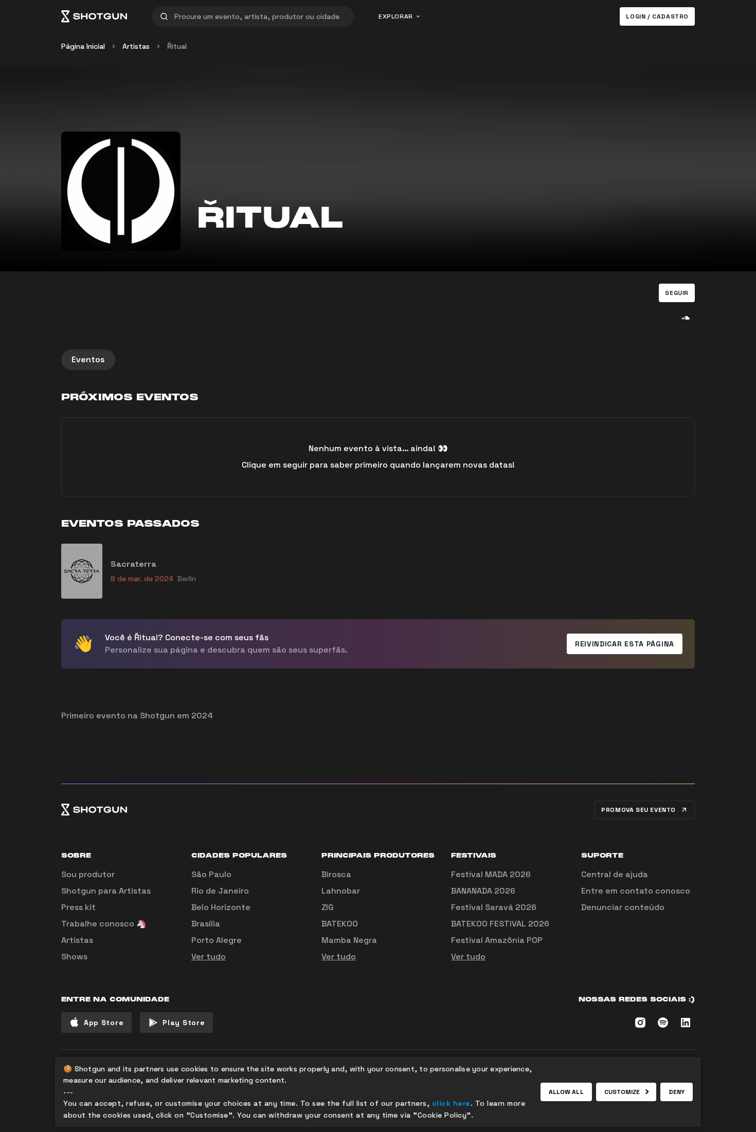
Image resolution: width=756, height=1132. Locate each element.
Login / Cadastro (657, 16)
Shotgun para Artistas (106, 890)
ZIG (327, 907)
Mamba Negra (349, 940)
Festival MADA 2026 (491, 874)
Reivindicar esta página (624, 643)
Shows (74, 956)
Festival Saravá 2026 (493, 907)
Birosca (336, 874)
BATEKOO (339, 923)
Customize (622, 1092)
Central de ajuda (614, 874)
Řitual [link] (177, 46)
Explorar (396, 16)
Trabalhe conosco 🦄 (104, 923)
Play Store (184, 1022)
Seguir (677, 293)
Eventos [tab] (88, 359)
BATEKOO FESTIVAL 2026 (500, 923)
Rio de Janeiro (220, 890)
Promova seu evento (638, 810)
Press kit (78, 907)
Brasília (205, 923)
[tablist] (378, 359)
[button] (677, 293)
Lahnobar (340, 890)
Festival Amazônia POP (497, 940)
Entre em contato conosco (635, 890)
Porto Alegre (216, 940)
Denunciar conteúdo (622, 907)
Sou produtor (88, 874)
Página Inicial (83, 46)
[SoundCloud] (685, 317)
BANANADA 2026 (483, 890)
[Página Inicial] (94, 16)
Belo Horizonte (220, 907)
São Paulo (211, 874)
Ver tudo (208, 956)
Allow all (566, 1092)
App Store (103, 1022)
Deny (677, 1092)
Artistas (136, 46)
